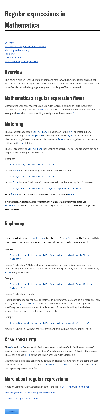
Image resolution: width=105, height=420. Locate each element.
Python (70, 386)
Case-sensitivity (13, 57)
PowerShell (83, 386)
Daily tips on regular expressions (22, 398)
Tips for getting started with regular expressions (30, 392)
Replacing (10, 53)
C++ (64, 386)
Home (11, 411)
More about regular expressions (21, 61)
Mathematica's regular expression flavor (25, 46)
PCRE (40, 109)
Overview (9, 42)
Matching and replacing (17, 50)
